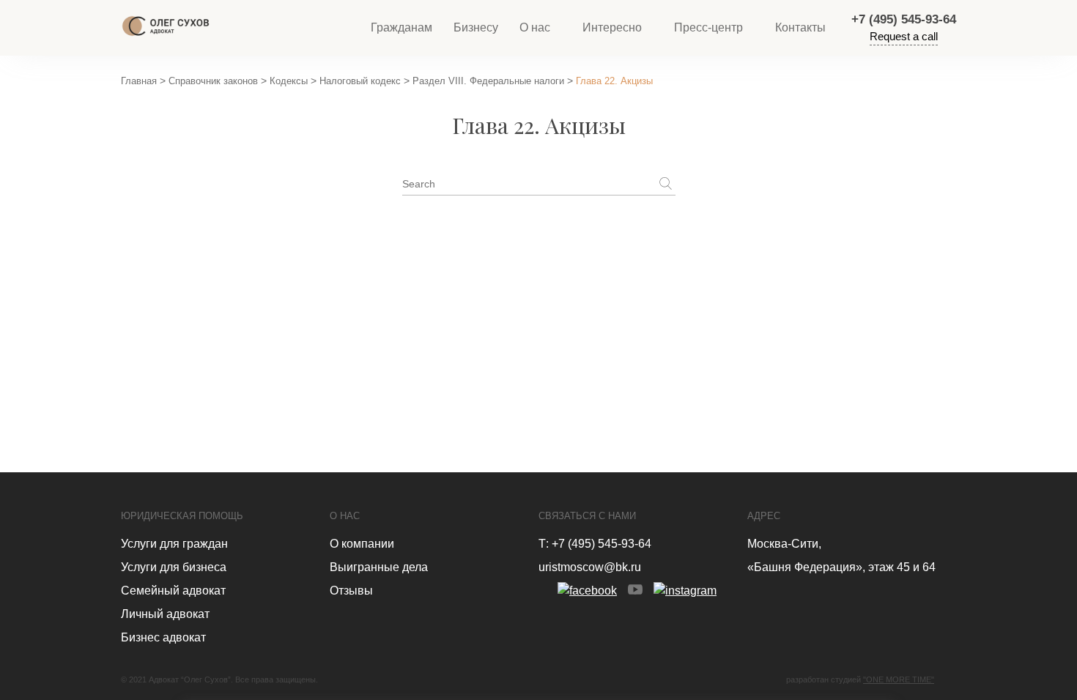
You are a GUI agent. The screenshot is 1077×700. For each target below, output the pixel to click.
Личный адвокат (165, 614)
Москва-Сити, (784, 543)
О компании (362, 543)
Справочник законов (213, 80)
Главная (139, 80)
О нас (534, 27)
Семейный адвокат (173, 590)
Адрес (763, 515)
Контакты (800, 27)
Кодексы (289, 80)
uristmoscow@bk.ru (589, 567)
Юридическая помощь (182, 515)
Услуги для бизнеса (173, 567)
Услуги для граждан (174, 543)
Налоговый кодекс (360, 80)
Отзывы (351, 590)
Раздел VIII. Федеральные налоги (488, 80)
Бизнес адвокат (163, 637)
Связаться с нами (587, 515)
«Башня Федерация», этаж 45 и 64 (841, 567)
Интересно (612, 27)
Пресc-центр (708, 27)
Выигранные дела (379, 567)
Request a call (904, 36)
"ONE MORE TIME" (898, 679)
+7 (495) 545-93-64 (903, 19)
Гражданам (401, 27)
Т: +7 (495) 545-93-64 (594, 543)
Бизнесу (476, 27)
